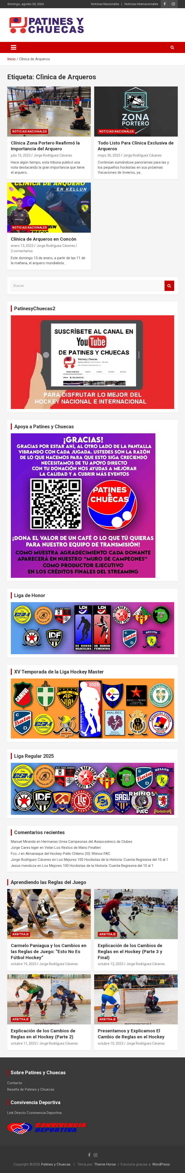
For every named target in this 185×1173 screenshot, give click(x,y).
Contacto (14, 1083)
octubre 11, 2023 (23, 1043)
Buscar (169, 286)
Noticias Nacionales (105, 4)
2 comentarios (22, 251)
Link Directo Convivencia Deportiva (34, 1113)
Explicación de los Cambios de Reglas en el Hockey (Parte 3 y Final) (130, 951)
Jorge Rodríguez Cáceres (52, 155)
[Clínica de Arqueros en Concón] (49, 207)
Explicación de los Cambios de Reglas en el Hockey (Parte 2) (43, 1034)
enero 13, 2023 (22, 246)
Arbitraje (20, 934)
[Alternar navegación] (13, 47)
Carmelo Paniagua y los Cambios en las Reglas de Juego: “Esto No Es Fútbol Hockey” (48, 951)
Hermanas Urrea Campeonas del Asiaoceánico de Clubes (86, 841)
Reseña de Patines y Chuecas (30, 1089)
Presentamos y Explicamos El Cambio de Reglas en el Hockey (131, 1034)
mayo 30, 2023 (109, 155)
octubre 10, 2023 (110, 1043)
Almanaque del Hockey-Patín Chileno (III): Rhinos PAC (68, 853)
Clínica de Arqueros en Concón (43, 239)
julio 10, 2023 (21, 155)
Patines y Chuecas (56, 1164)
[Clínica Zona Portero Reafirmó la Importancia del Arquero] (49, 111)
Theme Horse (105, 1164)
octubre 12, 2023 (110, 964)
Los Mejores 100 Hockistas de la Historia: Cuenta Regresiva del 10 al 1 (112, 859)
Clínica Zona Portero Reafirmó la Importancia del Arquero (45, 146)
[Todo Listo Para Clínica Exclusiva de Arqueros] (136, 111)
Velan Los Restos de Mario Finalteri (73, 847)
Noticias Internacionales (141, 4)
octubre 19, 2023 (23, 964)
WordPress (161, 1164)
